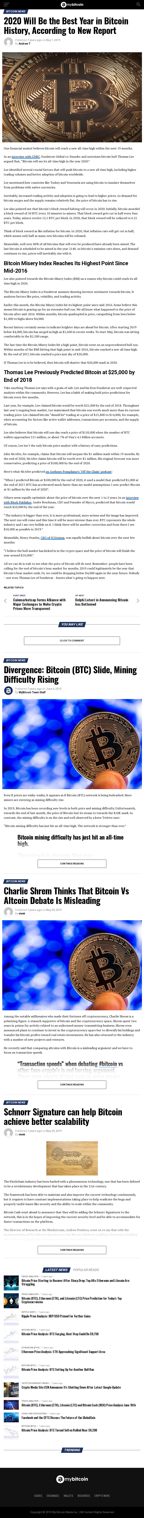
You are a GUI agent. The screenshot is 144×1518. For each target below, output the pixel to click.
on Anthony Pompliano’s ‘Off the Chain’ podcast (79, 471)
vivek (22, 913)
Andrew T (25, 43)
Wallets (68, 1496)
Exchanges (53, 1496)
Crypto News (102, 1496)
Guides (38, 1496)
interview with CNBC (26, 156)
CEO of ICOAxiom (52, 538)
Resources (84, 1496)
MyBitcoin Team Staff (32, 692)
